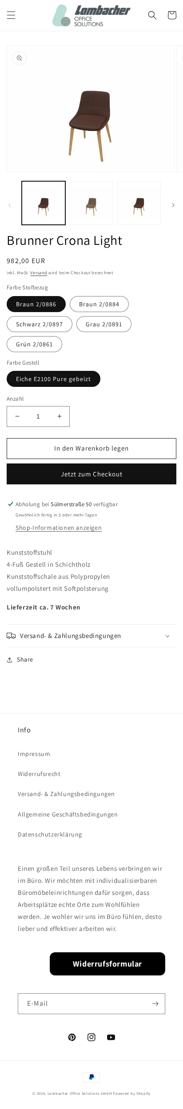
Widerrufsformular (107, 964)
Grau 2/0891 (104, 324)
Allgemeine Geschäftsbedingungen (68, 814)
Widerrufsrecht (39, 774)
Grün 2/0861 (34, 344)
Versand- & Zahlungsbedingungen (66, 794)
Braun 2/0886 (36, 304)
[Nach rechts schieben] (173, 205)
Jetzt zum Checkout (92, 474)
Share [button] (25, 659)
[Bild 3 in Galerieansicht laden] (139, 203)
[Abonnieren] (155, 1003)
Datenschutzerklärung (50, 834)
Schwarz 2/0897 (39, 324)
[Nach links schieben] (10, 205)
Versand (38, 273)
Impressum (34, 754)
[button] (11, 15)
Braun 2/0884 (99, 304)
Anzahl (15, 398)
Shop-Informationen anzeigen (59, 528)
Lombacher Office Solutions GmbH (80, 1093)
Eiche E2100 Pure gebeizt (53, 379)
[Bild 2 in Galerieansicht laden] (91, 203)
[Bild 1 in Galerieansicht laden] (43, 203)
